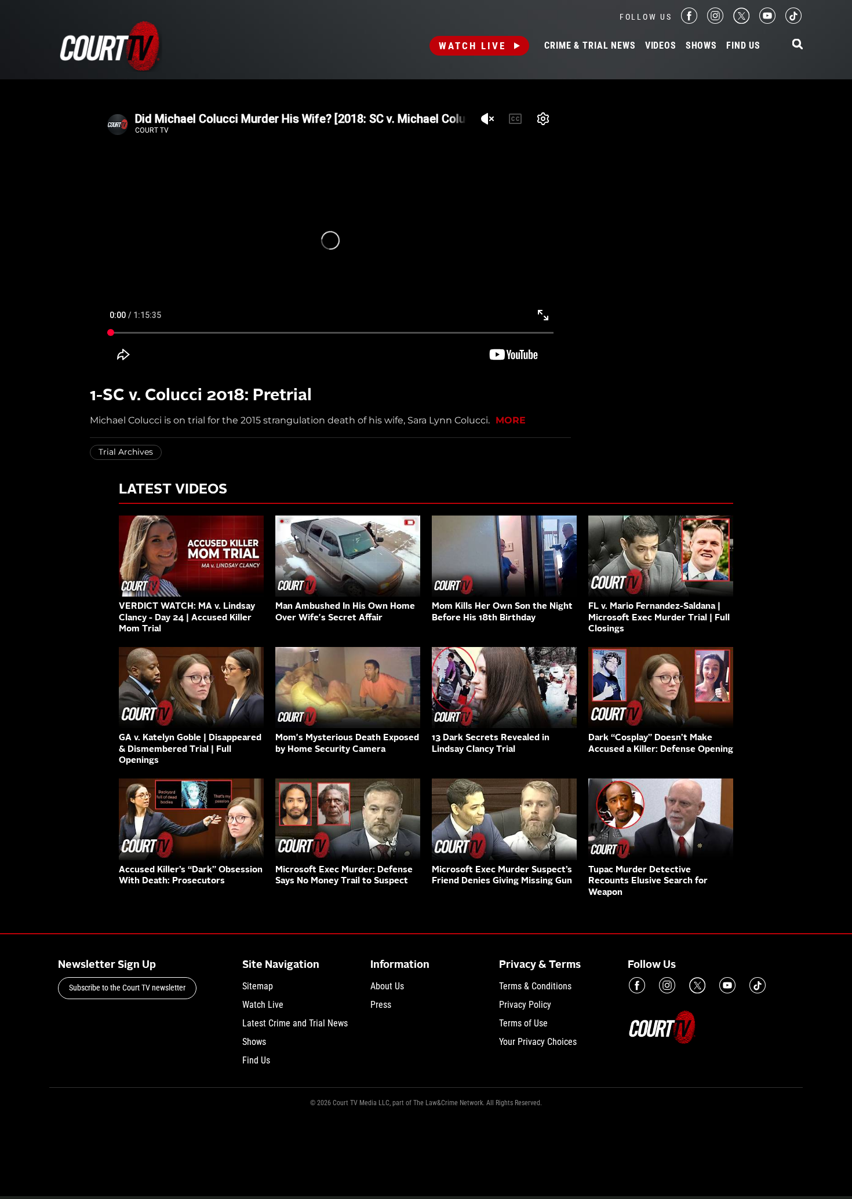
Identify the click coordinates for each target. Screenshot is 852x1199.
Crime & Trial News (589, 45)
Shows (701, 45)
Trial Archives (126, 451)
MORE (511, 420)
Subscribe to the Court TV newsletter (127, 987)
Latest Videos (173, 490)
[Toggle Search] (797, 45)
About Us (387, 986)
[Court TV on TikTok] (793, 20)
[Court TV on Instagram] (715, 20)
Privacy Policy (525, 1004)
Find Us (743, 45)
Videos (660, 45)
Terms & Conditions (535, 986)
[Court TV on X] (741, 20)
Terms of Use (523, 1023)
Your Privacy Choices (538, 1041)
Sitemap (257, 986)
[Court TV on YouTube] (767, 20)
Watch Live (472, 46)
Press (380, 1004)
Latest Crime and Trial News (295, 1023)
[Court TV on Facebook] (689, 20)
